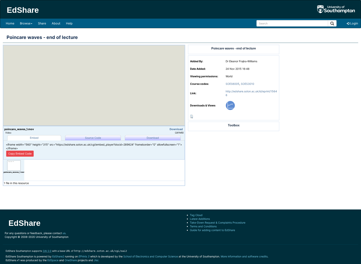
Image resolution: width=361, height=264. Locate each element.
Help (69, 23)
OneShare (71, 260)
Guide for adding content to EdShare (212, 230)
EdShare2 (58, 256)
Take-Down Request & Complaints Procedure (217, 222)
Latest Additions (200, 218)
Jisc (96, 260)
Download (176, 129)
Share (42, 23)
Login (353, 23)
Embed (34, 137)
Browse (25, 23)
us (64, 233)
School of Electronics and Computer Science (150, 256)
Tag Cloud (196, 215)
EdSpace (52, 260)
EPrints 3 (84, 256)
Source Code (93, 137)
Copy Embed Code (20, 153)
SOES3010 (247, 83)
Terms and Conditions (203, 226)
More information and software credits (244, 256)
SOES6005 (232, 83)
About (56, 23)
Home (10, 23)
